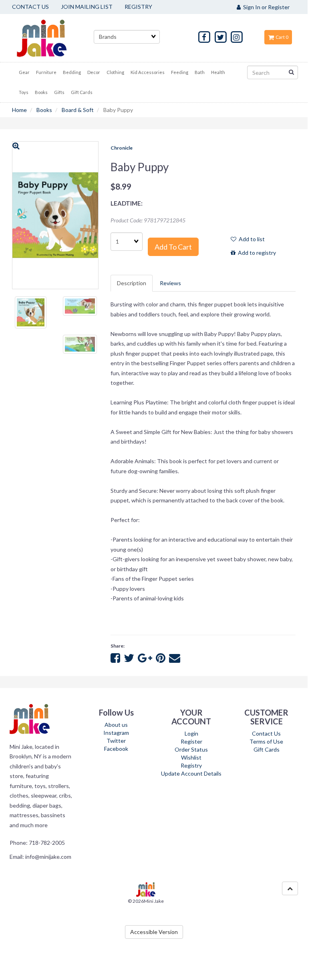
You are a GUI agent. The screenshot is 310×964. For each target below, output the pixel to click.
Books (44, 109)
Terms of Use (266, 741)
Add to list (250, 239)
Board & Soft (78, 109)
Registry (191, 765)
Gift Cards (267, 749)
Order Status (191, 749)
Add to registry (256, 252)
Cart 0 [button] (281, 37)
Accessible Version (154, 931)
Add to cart (173, 246)
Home (19, 109)
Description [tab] (131, 283)
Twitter (116, 740)
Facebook (116, 748)
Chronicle (122, 148)
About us (116, 724)
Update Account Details (191, 773)
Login (191, 733)
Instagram (116, 732)
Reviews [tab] (170, 283)
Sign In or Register (265, 7)
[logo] (52, 38)
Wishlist (191, 757)
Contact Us (266, 733)
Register (191, 741)
